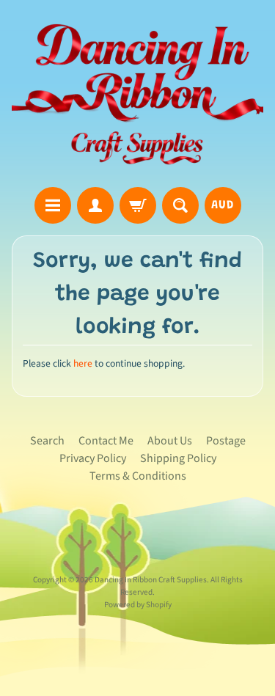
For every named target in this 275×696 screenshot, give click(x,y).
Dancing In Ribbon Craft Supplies (151, 579)
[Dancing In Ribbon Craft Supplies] (137, 96)
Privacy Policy (92, 458)
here (82, 363)
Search (47, 441)
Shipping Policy (178, 458)
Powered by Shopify (138, 604)
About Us (169, 441)
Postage (226, 441)
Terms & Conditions (137, 476)
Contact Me (105, 441)
